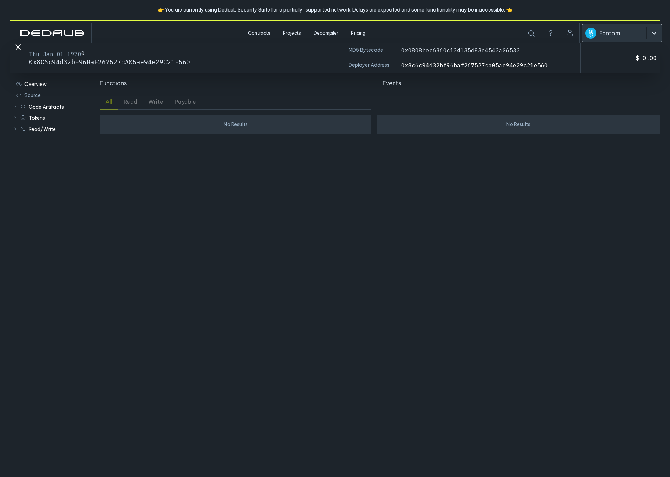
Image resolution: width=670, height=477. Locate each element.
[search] (531, 33)
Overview (35, 84)
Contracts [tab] (259, 33)
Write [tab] (155, 101)
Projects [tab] (292, 33)
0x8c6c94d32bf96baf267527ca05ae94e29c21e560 (474, 65)
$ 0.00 (646, 57)
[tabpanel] (235, 191)
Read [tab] (130, 101)
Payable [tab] (185, 101)
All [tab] (108, 101)
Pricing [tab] (358, 33)
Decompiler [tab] (326, 33)
